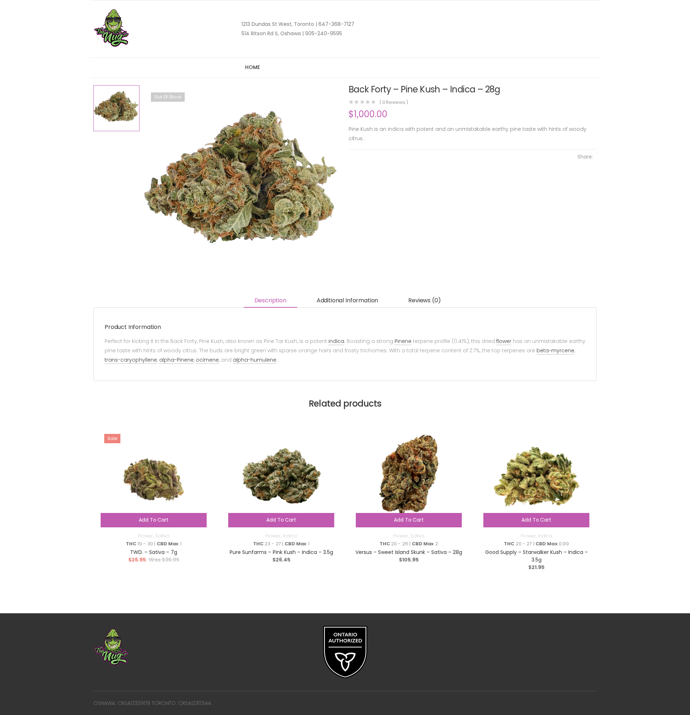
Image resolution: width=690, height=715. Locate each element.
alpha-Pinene (176, 359)
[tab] (270, 301)
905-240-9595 (323, 33)
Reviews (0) (424, 300)
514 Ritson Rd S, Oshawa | (273, 33)
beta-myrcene (555, 350)
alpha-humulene (254, 359)
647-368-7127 (335, 24)
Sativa (162, 535)
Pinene (403, 341)
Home (252, 67)
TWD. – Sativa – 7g (153, 552)
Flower (145, 535)
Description (270, 300)
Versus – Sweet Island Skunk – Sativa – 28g (408, 552)
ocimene (207, 359)
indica (336, 341)
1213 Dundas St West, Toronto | (279, 24)
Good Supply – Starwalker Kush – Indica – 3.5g (536, 556)
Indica (290, 535)
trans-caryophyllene (131, 359)
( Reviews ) (393, 102)
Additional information (347, 300)
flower (503, 341)
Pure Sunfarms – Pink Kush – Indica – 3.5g (281, 552)
